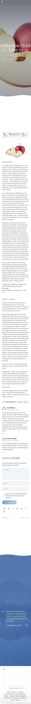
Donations (23, 698)
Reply (3, 433)
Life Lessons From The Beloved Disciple (15, 55)
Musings (20, 692)
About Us (14, 692)
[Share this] (8, 508)
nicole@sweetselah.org (15, 688)
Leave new (22, 401)
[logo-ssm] (15, 676)
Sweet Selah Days (20, 694)
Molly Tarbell (5, 135)
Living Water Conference (11, 698)
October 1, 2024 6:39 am (13, 409)
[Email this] (4, 508)
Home (14, 54)
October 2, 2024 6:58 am (13, 440)
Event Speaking (9, 694)
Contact (17, 700)
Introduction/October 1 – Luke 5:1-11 (15, 59)
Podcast (6, 696)
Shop (12, 700)
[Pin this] (21, 508)
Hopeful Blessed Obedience (18, 696)
